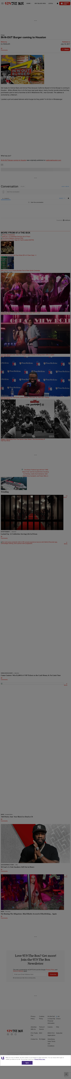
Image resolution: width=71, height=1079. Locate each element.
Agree (27, 1063)
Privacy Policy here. (39, 1059)
